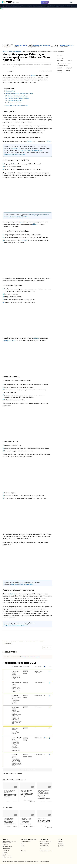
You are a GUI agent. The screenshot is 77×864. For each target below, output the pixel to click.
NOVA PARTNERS (16, 683)
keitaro (21, 641)
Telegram (60, 843)
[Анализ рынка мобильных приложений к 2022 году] (44, 785)
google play (40, 792)
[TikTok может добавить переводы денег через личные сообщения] (44, 813)
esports (30, 756)
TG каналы (20, 6)
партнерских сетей (9, 340)
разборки (26, 791)
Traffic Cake (15, 728)
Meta (11, 819)
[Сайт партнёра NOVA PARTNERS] (49, 683)
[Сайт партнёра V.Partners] (49, 755)
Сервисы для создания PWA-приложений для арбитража (10, 796)
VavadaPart (15, 671)
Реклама (60, 841)
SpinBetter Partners (15, 696)
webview (40, 641)
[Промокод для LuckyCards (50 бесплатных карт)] (27, 813)
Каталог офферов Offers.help (12, 773)
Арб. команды (13, 6)
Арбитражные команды (46, 850)
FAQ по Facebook (7, 856)
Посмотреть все (6, 46)
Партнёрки (5, 844)
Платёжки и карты (44, 843)
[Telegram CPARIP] (71, 2)
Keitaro (33, 75)
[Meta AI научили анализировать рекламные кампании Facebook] (10, 813)
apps (44, 791)
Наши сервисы (32, 6)
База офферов (5, 6)
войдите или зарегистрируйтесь (31, 656)
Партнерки (40, 6)
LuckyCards (29, 818)
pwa (4, 791)
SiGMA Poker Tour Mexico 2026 (41, 45)
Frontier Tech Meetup (21, 45)
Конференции (6, 848)
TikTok (43, 818)
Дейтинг (23, 847)
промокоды (28, 819)
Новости (6, 818)
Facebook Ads (7, 819)
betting (6, 641)
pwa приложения (31, 641)
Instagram (62, 847)
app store (40, 791)
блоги (22, 791)
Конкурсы (5, 854)
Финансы (23, 850)
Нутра (22, 845)
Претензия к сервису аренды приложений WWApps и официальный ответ (27, 795)
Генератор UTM (44, 845)
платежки (23, 819)
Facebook (12, 818)
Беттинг (23, 843)
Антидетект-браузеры (45, 841)
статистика (46, 793)
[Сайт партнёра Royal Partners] (49, 707)
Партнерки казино (26, 841)
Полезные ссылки (48, 6)
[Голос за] (44, 647)
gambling (13, 641)
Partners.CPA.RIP (16, 738)
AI (8, 818)
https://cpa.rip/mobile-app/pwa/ (14, 154)
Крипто (23, 849)
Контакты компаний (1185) (67, 6)
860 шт (45, 737)
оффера (34, 224)
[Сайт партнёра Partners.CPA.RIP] (49, 738)
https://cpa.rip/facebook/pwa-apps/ (30, 150)
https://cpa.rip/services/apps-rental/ (16, 625)
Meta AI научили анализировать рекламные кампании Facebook (10, 823)
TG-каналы (42, 849)
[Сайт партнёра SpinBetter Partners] (49, 696)
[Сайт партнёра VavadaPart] (49, 671)
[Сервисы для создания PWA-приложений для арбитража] (10, 785)
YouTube (62, 845)
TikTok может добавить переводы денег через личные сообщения (44, 822)
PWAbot (48, 141)
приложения (7, 643)
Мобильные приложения (17, 780)
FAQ (26, 6)
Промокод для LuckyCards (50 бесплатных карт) (26, 823)
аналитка (46, 792)
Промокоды (57, 6)
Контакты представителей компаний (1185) (9, 842)
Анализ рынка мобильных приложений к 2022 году (43, 797)
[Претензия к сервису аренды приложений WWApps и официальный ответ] (27, 785)
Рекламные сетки (7, 846)
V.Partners (15, 754)
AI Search (45, 2)
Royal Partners (16, 707)
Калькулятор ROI (44, 847)
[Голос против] (47, 647)
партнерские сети (21, 222)
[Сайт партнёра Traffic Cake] (49, 728)
